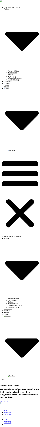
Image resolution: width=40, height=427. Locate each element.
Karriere (6, 85)
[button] (20, 193)
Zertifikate (7, 83)
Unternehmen (8, 81)
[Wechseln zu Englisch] (11, 150)
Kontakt (6, 87)
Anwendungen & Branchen (12, 7)
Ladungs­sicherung (13, 80)
